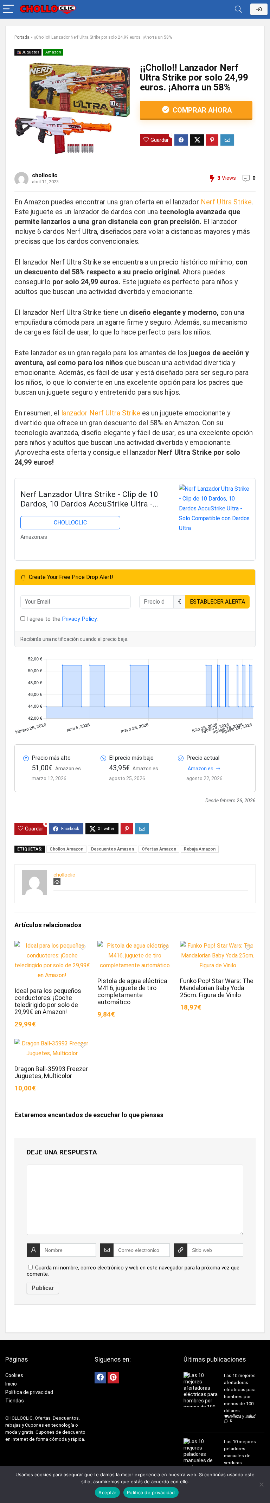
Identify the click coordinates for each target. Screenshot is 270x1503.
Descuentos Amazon (112, 849)
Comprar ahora (201, 110)
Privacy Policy (79, 619)
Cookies (14, 1375)
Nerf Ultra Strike (225, 202)
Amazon (53, 52)
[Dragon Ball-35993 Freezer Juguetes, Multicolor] (52, 1043)
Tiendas (14, 1400)
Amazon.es (200, 768)
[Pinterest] (113, 1377)
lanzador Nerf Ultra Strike (100, 413)
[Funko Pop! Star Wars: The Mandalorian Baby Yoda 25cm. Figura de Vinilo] (217, 945)
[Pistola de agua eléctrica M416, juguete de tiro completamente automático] (135, 945)
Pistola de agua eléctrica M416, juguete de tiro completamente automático (132, 991)
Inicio (11, 1384)
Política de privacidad (29, 1392)
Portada (22, 37)
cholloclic (44, 175)
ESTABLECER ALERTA (217, 601)
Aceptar (107, 1492)
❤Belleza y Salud (240, 1416)
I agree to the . (61, 619)
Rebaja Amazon (200, 849)
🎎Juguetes (28, 52)
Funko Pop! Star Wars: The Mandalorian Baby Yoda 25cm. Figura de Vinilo (216, 988)
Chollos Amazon (66, 849)
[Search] (238, 9)
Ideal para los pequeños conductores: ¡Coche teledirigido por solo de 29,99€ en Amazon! (47, 1001)
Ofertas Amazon (159, 849)
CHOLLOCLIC (70, 522)
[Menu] (8, 9)
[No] (261, 1484)
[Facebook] (100, 1377)
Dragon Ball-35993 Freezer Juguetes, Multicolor (51, 1072)
